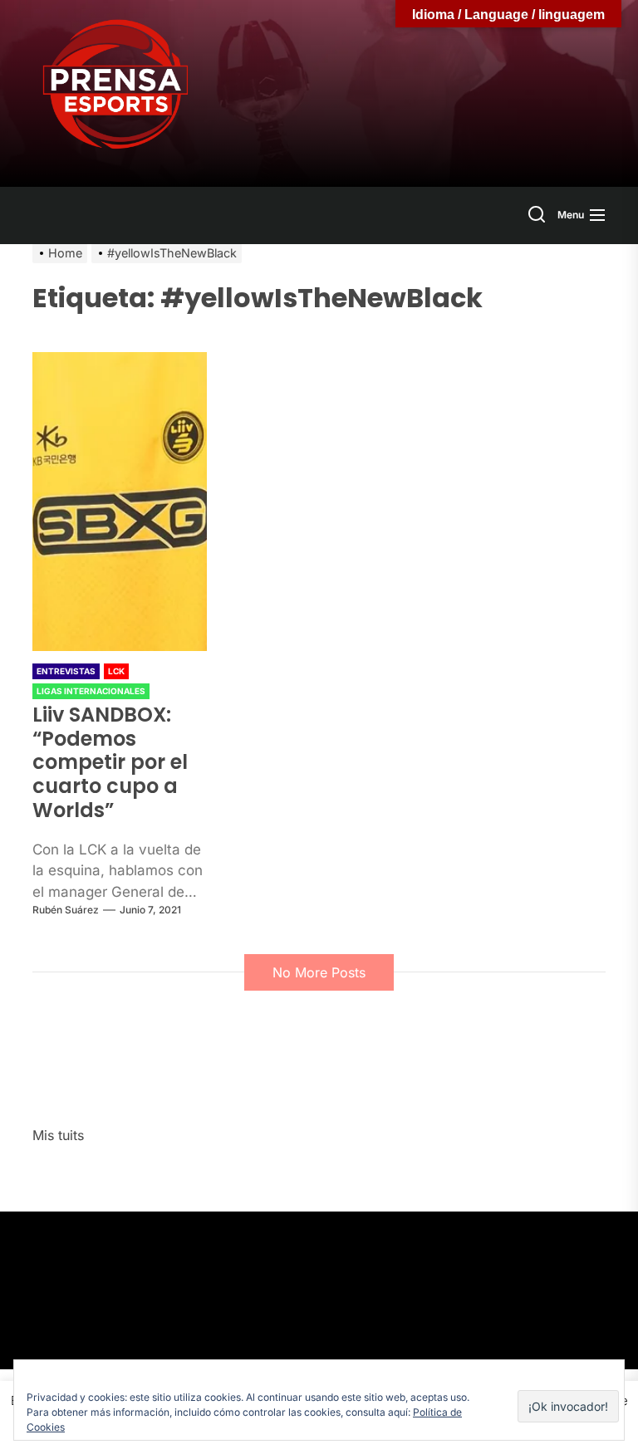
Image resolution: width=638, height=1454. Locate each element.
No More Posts (319, 972)
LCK (116, 671)
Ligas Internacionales (91, 691)
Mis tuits (58, 1135)
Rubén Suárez (65, 909)
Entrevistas (66, 671)
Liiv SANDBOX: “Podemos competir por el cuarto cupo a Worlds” (110, 762)
